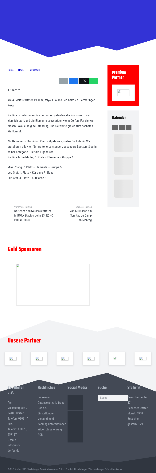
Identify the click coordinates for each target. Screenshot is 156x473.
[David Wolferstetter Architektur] (91, 359)
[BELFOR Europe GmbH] (39, 359)
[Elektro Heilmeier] (117, 359)
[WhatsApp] (75, 434)
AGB (40, 435)
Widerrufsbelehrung (50, 429)
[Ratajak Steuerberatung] (123, 92)
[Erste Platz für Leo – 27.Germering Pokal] (114, 38)
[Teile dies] (73, 81)
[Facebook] (75, 402)
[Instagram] (75, 419)
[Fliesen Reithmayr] (142, 358)
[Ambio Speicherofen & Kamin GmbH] (13, 359)
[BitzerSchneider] (64, 359)
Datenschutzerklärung (51, 403)
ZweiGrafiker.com (48, 469)
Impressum (44, 397)
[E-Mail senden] (63, 81)
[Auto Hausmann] (53, 284)
